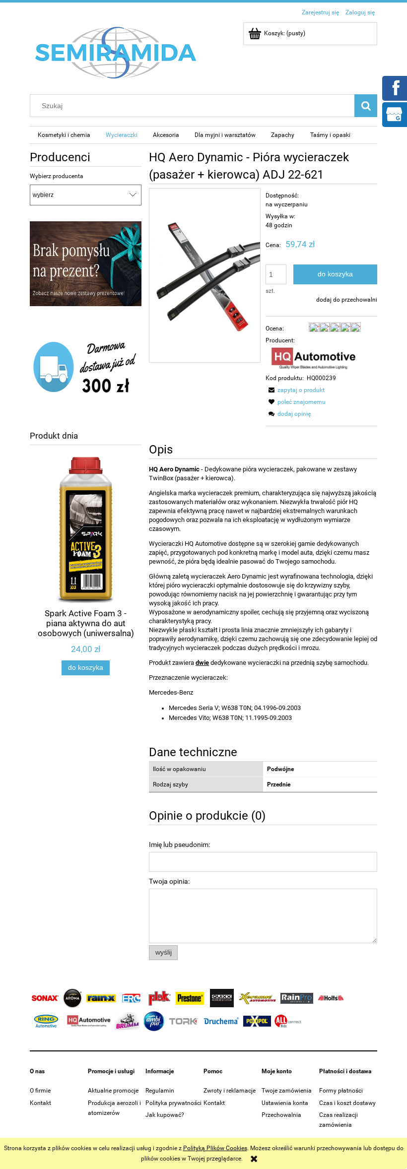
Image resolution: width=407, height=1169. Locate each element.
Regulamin (159, 1090)
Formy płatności (341, 1090)
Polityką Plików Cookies (215, 1148)
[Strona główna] (116, 52)
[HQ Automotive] (313, 358)
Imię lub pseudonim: (179, 844)
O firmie (40, 1090)
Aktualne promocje (113, 1090)
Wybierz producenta (56, 176)
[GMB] (394, 113)
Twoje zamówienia (287, 1090)
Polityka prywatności (173, 1103)
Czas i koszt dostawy (347, 1103)
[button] (295, 390)
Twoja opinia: (169, 881)
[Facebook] (394, 87)
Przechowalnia (281, 1114)
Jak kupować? (164, 1114)
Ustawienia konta (285, 1103)
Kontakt (40, 1103)
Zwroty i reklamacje (230, 1090)
